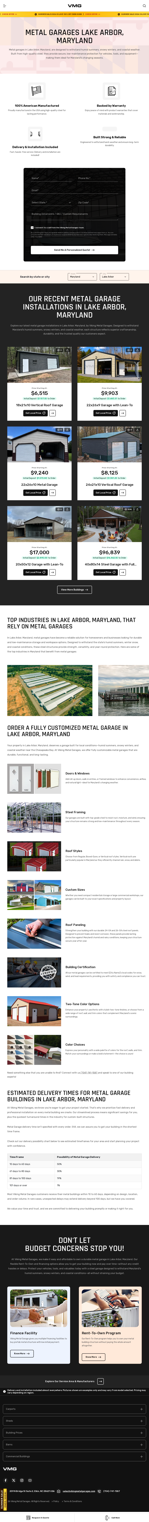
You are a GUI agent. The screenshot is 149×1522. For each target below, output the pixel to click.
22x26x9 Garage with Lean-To (110, 405)
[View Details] (52, 413)
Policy (56, 1501)
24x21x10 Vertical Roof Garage (109, 485)
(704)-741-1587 (89, 1072)
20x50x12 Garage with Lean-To (39, 564)
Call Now (115, 1518)
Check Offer (36, 14)
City (104, 274)
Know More (19, 1353)
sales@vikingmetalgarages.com (79, 1491)
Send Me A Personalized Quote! (72, 250)
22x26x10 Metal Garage (39, 485)
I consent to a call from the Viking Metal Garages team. (59, 228)
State (73, 274)
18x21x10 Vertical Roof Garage (39, 405)
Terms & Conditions (73, 1501)
